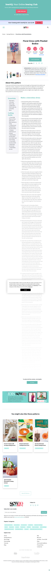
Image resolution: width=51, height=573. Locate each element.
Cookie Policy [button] (35, 285)
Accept (25, 289)
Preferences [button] (30, 286)
